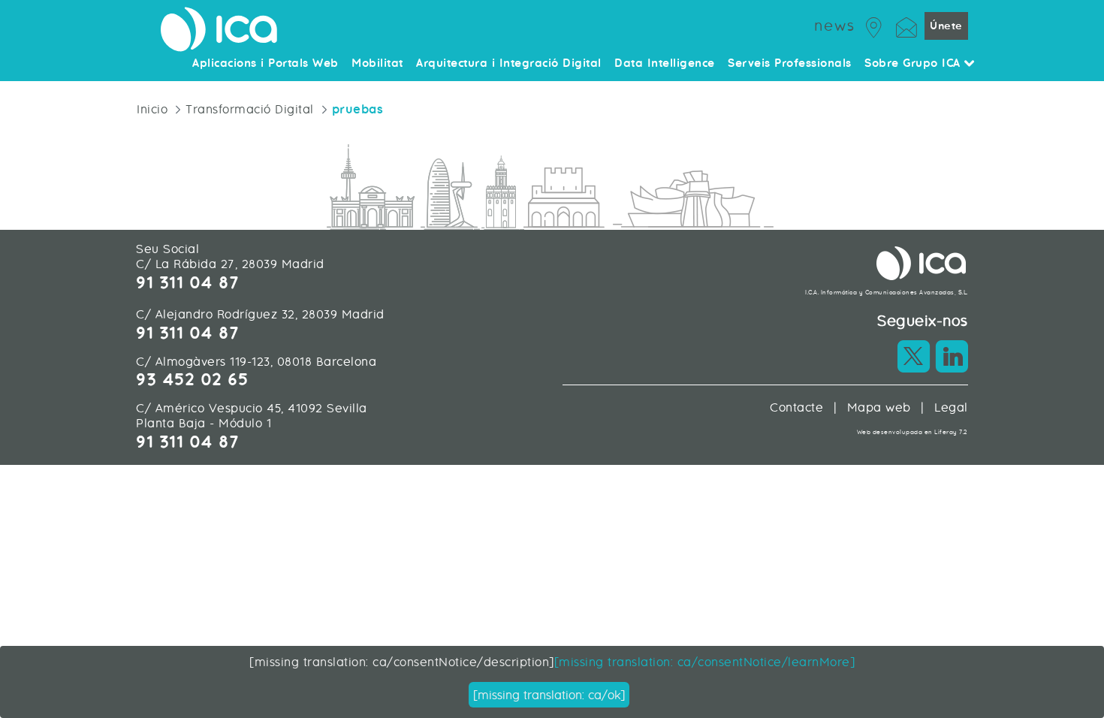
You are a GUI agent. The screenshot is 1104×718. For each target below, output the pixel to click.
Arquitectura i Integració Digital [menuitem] (509, 63)
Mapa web (879, 407)
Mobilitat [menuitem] (377, 63)
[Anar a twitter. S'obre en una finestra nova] (914, 356)
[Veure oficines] (874, 25)
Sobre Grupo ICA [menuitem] (914, 63)
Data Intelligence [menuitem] (664, 63)
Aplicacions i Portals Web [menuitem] (265, 63)
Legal (951, 407)
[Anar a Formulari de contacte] (906, 25)
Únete (946, 26)
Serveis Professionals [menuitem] (790, 63)
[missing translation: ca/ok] (549, 695)
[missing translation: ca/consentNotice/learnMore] (704, 662)
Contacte (796, 407)
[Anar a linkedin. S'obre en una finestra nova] (951, 356)
